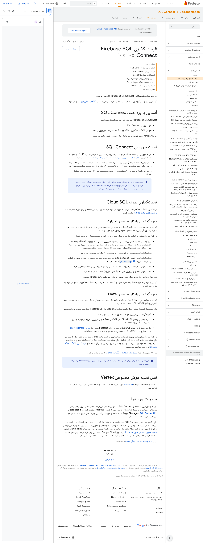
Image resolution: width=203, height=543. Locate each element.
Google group (83, 501)
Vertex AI (128, 384)
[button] (186, 43)
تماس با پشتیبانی (84, 492)
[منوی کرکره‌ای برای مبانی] (181, 17)
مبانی (186, 18)
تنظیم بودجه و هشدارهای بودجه (138, 441)
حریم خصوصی (149, 537)
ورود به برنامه (8, 3)
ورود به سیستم (23, 283)
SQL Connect (166, 12)
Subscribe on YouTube (116, 506)
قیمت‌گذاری (130, 3)
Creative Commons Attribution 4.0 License (96, 465)
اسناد (120, 3)
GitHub (159, 512)
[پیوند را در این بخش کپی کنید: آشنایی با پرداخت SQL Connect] (98, 112)
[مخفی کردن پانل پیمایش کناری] (169, 538)
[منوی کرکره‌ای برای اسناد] (114, 3)
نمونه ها (115, 18)
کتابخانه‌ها (159, 508)
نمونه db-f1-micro (80, 328)
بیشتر (107, 3)
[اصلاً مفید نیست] (64, 41)
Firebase (153, 41)
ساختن (172, 3)
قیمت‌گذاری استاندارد (121, 352)
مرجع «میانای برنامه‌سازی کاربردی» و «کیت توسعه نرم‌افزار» (147, 498)
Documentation (189, 12)
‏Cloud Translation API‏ (107, 29)
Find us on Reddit (118, 497)
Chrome (115, 526)
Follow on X (121, 501)
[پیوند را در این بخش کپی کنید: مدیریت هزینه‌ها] (128, 399)
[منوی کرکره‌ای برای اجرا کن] (151, 3)
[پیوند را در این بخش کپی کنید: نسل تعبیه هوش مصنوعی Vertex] (98, 377)
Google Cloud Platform (83, 526)
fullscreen (8, 11)
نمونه (161, 504)
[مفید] (68, 41)
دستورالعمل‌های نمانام (82, 510)
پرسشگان (86, 515)
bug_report (13, 11)
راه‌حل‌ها (143, 3)
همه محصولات (62, 526)
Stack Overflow (83, 497)
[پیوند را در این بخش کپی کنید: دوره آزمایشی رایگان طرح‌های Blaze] (105, 294)
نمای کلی (196, 18)
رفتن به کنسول (23, 3)
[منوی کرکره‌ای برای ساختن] (166, 3)
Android (127, 526)
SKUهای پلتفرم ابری (89, 101)
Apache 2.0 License (154, 468)
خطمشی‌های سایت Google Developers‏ (110, 468)
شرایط (160, 537)
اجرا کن (157, 3)
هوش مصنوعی (170, 18)
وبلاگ (35, 3)
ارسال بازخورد (71, 49)
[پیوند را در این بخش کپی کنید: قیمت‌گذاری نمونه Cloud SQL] (104, 202)
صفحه (142, 432)
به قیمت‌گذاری (145, 212)
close (4, 11)
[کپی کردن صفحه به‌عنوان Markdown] (124, 55)
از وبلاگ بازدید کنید (119, 492)
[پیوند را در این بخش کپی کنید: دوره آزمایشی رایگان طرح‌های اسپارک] (104, 221)
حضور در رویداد (120, 510)
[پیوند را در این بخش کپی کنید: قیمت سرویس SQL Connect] (103, 147)
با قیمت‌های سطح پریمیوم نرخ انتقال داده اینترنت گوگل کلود (114, 157)
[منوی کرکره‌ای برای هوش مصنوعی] (161, 17)
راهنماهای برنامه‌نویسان (154, 492)
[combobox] (83, 3)
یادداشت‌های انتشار (83, 506)
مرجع (125, 18)
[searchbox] (184, 26)
